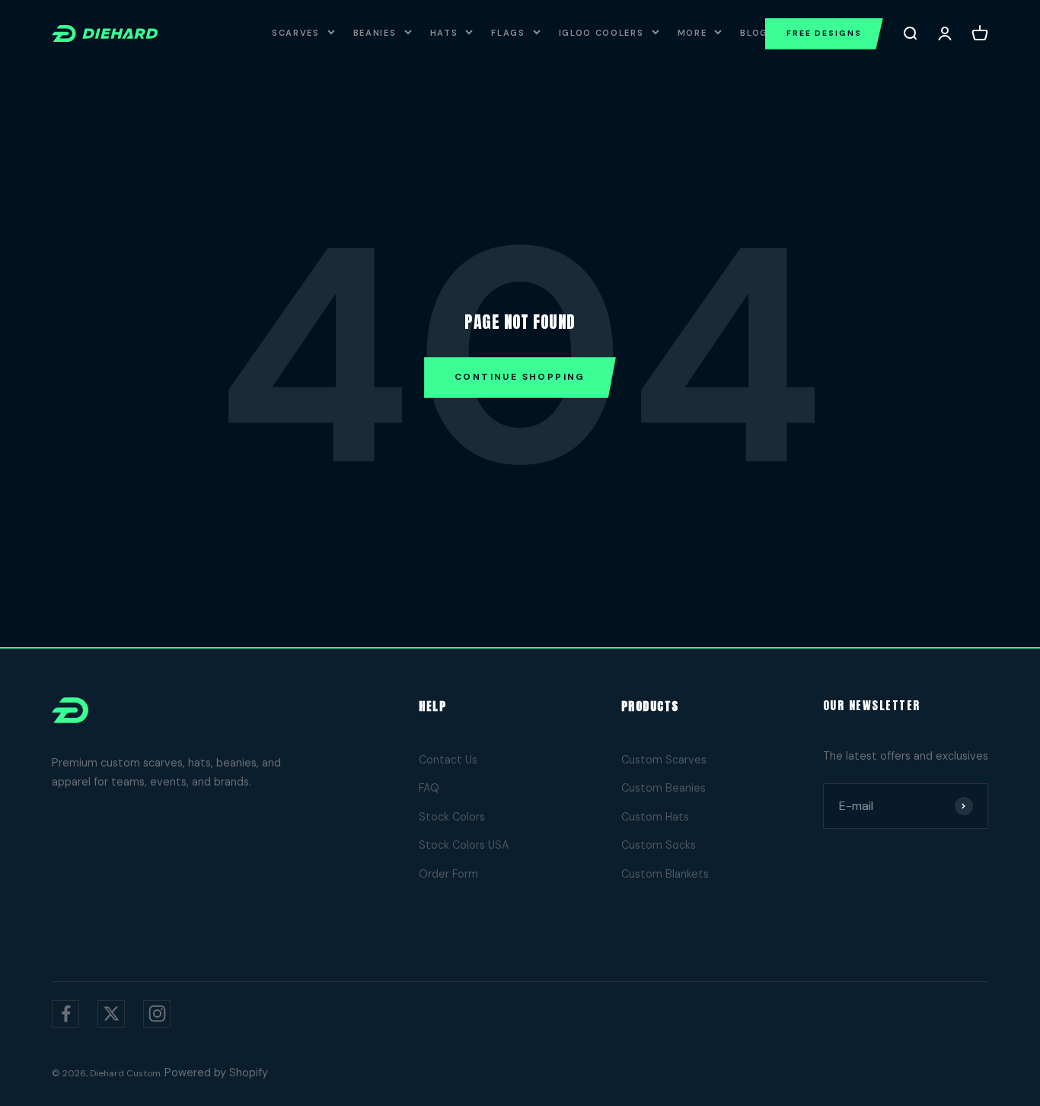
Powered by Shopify (216, 1072)
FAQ (429, 788)
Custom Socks (658, 845)
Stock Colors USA (464, 845)
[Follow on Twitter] (111, 1014)
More (692, 32)
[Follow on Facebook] (65, 1014)
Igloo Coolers (601, 32)
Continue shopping (520, 377)
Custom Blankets (665, 874)
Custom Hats (655, 817)
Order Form (448, 874)
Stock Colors (452, 817)
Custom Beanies (663, 788)
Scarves (296, 32)
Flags (508, 32)
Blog (754, 32)
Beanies (375, 32)
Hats (444, 32)
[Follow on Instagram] (157, 1014)
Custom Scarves (664, 760)
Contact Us (448, 760)
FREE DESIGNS (824, 33)
